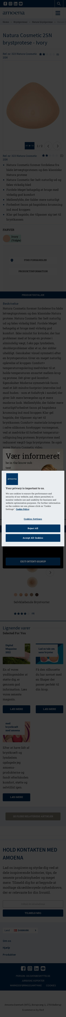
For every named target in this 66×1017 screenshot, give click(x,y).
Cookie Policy (22, 509)
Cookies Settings (33, 519)
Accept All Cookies (33, 537)
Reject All (33, 528)
